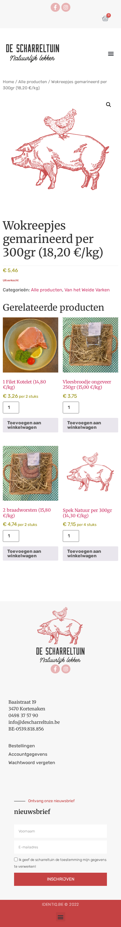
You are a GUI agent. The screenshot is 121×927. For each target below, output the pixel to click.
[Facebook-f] (55, 7)
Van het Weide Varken (87, 289)
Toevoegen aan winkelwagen (24, 425)
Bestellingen (21, 745)
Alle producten (32, 81)
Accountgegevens (27, 754)
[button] (110, 53)
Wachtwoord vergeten (31, 762)
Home (8, 81)
